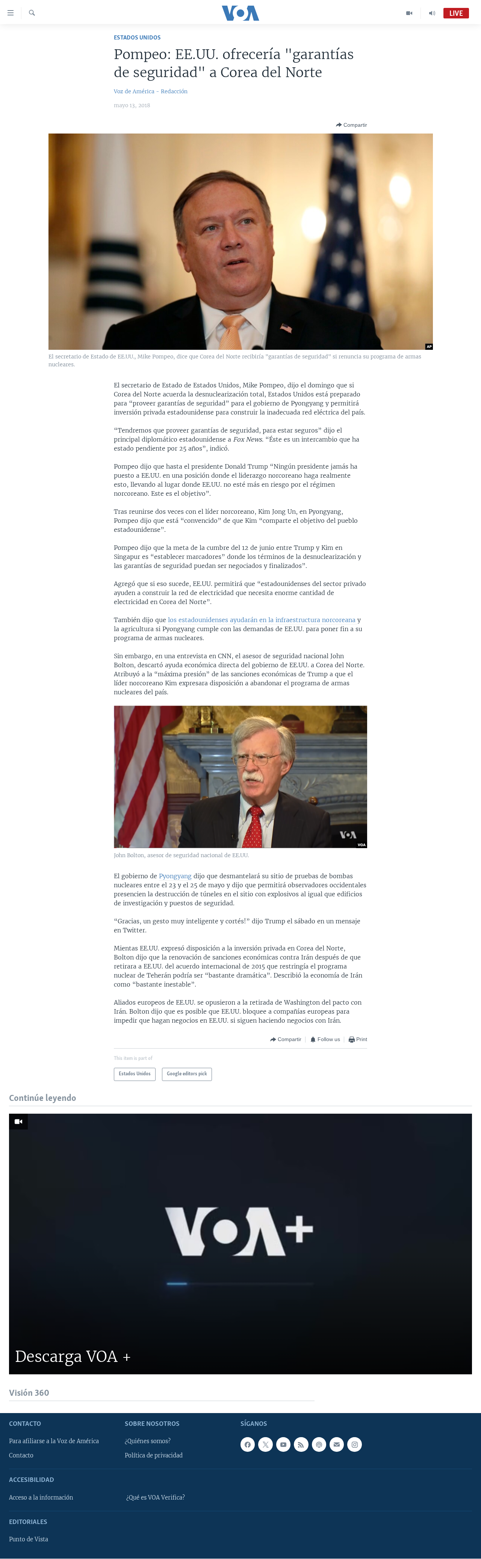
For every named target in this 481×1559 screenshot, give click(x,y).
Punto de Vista (28, 1539)
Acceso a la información (41, 1497)
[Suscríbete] (337, 1445)
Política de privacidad (154, 1456)
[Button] (351, 124)
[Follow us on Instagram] (354, 1445)
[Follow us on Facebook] (247, 1445)
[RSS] (301, 1445)
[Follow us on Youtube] (283, 1445)
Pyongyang (175, 876)
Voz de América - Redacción (151, 91)
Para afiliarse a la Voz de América (54, 1441)
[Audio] (432, 13)
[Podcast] (319, 1445)
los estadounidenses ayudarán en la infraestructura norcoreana (262, 620)
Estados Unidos (137, 38)
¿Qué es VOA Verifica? (155, 1497)
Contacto (21, 1456)
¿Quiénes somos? (148, 1441)
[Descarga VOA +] (240, 1244)
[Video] (409, 13)
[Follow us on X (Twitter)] (265, 1445)
